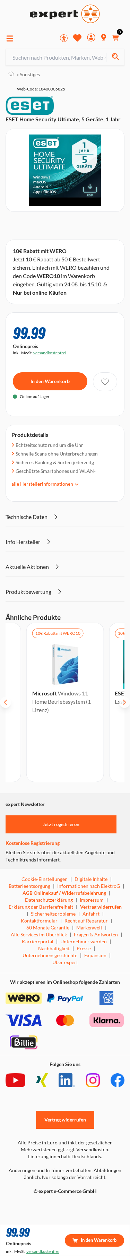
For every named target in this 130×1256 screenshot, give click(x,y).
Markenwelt (89, 927)
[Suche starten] (115, 57)
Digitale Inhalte (91, 879)
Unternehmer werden (83, 941)
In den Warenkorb (50, 381)
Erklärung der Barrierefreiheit (41, 907)
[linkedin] (67, 1080)
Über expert (65, 962)
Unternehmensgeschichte (50, 955)
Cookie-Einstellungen (44, 879)
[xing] (42, 1080)
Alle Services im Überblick (39, 934)
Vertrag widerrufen (101, 907)
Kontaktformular (39, 921)
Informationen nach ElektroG (88, 886)
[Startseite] (11, 74)
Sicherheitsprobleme (53, 914)
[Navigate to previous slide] (5, 702)
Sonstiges (28, 74)
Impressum (92, 900)
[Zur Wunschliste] (77, 38)
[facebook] (117, 1080)
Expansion (95, 955)
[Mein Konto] (91, 38)
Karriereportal (37, 941)
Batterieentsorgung (29, 886)
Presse (84, 948)
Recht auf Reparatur (86, 921)
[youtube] (15, 1080)
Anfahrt (91, 914)
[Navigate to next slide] (124, 702)
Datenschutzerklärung (49, 900)
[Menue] (10, 38)
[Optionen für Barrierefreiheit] (64, 38)
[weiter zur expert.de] (33, 1206)
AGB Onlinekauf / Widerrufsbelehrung (64, 893)
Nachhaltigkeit (54, 948)
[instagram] (93, 1080)
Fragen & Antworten (96, 934)
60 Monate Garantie (47, 927)
